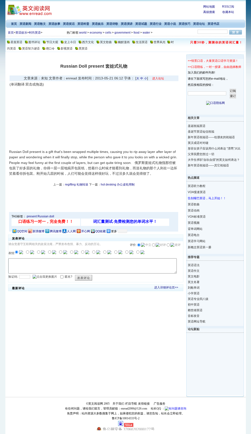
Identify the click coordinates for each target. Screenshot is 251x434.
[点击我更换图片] (45, 277)
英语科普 (83, 23)
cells (108, 32)
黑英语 (83, 48)
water (146, 32)
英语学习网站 (196, 241)
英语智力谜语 (31, 48)
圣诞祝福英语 (196, 126)
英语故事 (54, 23)
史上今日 (70, 42)
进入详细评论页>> (166, 287)
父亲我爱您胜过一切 (201, 154)
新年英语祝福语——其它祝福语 (208, 165)
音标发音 (194, 316)
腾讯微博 (56, 231)
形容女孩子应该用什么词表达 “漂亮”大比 (211, 148)
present (32, 216)
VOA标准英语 (197, 216)
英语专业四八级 (198, 299)
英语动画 (194, 210)
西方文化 (88, 42)
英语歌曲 (194, 204)
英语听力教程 (196, 186)
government (122, 32)
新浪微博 (38, 231)
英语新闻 (25, 23)
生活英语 (142, 42)
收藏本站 (228, 12)
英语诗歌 (112, 23)
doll (51, 216)
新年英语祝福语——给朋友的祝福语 (211, 137)
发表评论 (83, 278)
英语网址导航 (196, 321)
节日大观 (52, 42)
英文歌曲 (106, 42)
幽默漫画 (124, 42)
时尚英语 (35, 32)
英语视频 (194, 222)
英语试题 (141, 23)
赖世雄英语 (195, 310)
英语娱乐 (98, 23)
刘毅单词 (194, 287)
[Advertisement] (51, 118)
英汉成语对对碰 (198, 143)
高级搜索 (209, 12)
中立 (148, 245)
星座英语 (16, 42)
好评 (163, 245)
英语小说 (170, 23)
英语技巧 (184, 23)
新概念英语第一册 (199, 247)
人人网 (71, 231)
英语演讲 (127, 23)
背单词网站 (195, 229)
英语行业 (156, 23)
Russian (43, 216)
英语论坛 (199, 23)
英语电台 (194, 235)
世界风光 (159, 42)
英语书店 (213, 23)
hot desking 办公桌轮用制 (118, 184)
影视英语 (67, 48)
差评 (178, 245)
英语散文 (40, 23)
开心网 (85, 231)
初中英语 (194, 304)
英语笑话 (69, 23)
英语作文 (194, 271)
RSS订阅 (228, 6)
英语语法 (194, 265)
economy (96, 32)
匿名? (68, 276)
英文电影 (194, 276)
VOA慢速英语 (197, 192)
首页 (14, 23)
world (83, 32)
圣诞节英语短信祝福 (201, 131)
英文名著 (194, 282)
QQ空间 (22, 231)
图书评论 (34, 42)
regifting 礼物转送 (76, 184)
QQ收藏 (100, 231)
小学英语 (194, 293)
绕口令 (50, 48)
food (136, 32)
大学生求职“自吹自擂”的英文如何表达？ (211, 159)
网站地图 (209, 6)
